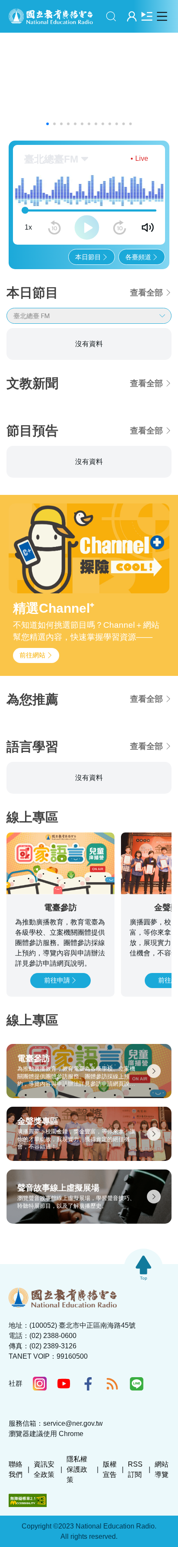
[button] (47, 124)
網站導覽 (161, 1518)
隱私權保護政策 (77, 1518)
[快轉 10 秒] (119, 227)
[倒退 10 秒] (54, 227)
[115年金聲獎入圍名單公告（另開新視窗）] (89, 82)
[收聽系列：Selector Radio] (60, 394)
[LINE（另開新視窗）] (136, 1433)
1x (28, 227)
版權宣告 (110, 1518)
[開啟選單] (161, 16)
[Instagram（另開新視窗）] (40, 1433)
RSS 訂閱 (135, 1518)
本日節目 (88, 257)
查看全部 (146, 292)
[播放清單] (146, 16)
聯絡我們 (15, 1518)
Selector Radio (44, 354)
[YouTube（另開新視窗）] (64, 1432)
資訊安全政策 (44, 1518)
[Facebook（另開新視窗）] (88, 1433)
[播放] (87, 227)
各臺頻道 (138, 257)
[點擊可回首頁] (51, 16)
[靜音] (147, 227)
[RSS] (112, 1433)
